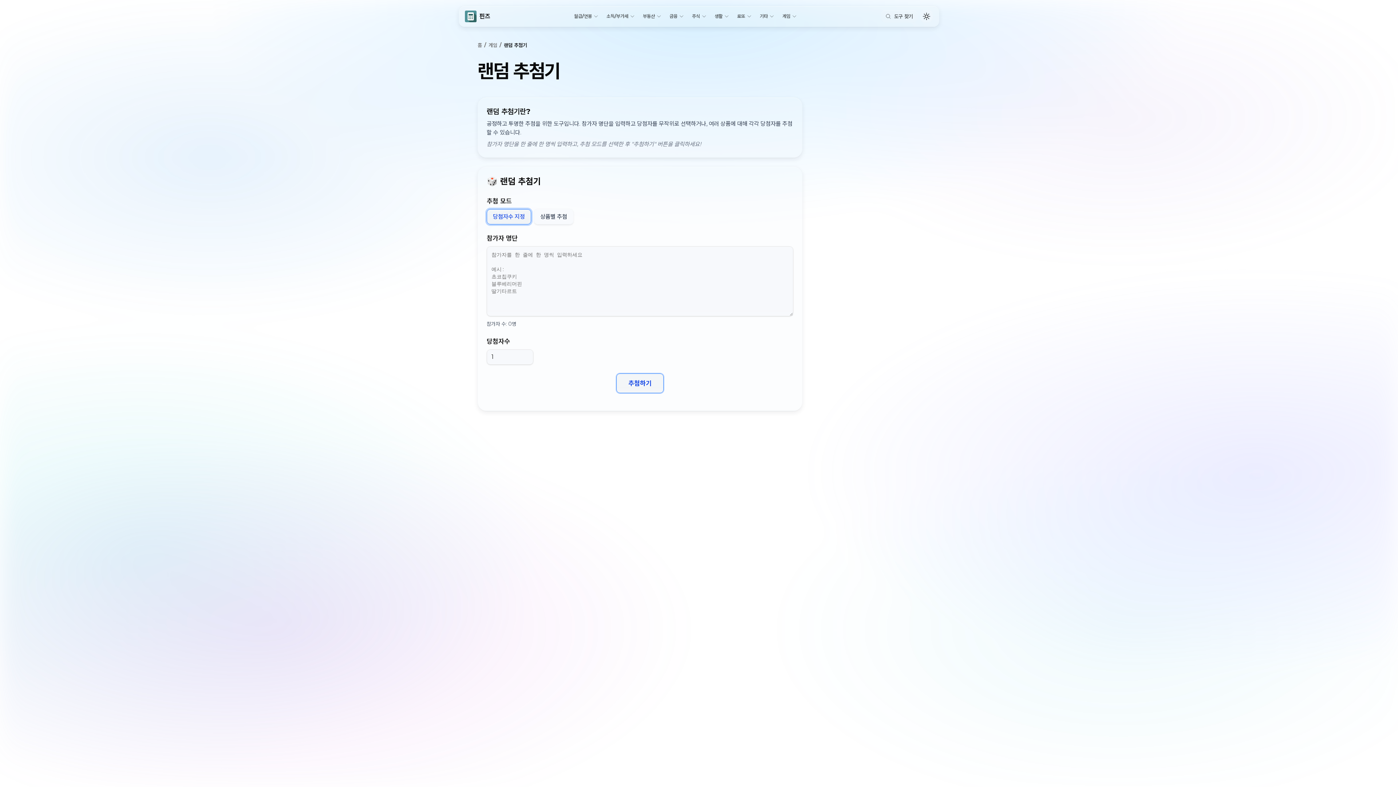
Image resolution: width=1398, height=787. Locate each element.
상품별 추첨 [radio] (553, 216)
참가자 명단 (502, 238)
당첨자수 (498, 341)
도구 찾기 (903, 16)
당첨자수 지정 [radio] (509, 216)
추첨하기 (640, 383)
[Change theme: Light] (926, 16)
